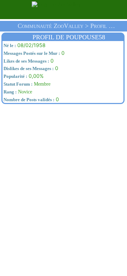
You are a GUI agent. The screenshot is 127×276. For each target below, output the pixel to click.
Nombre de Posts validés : (28, 99)
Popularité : (14, 76)
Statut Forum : (17, 84)
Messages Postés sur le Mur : (31, 53)
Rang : (9, 92)
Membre (26, 84)
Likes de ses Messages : (25, 61)
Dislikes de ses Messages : (28, 68)
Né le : (9, 45)
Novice (17, 91)
